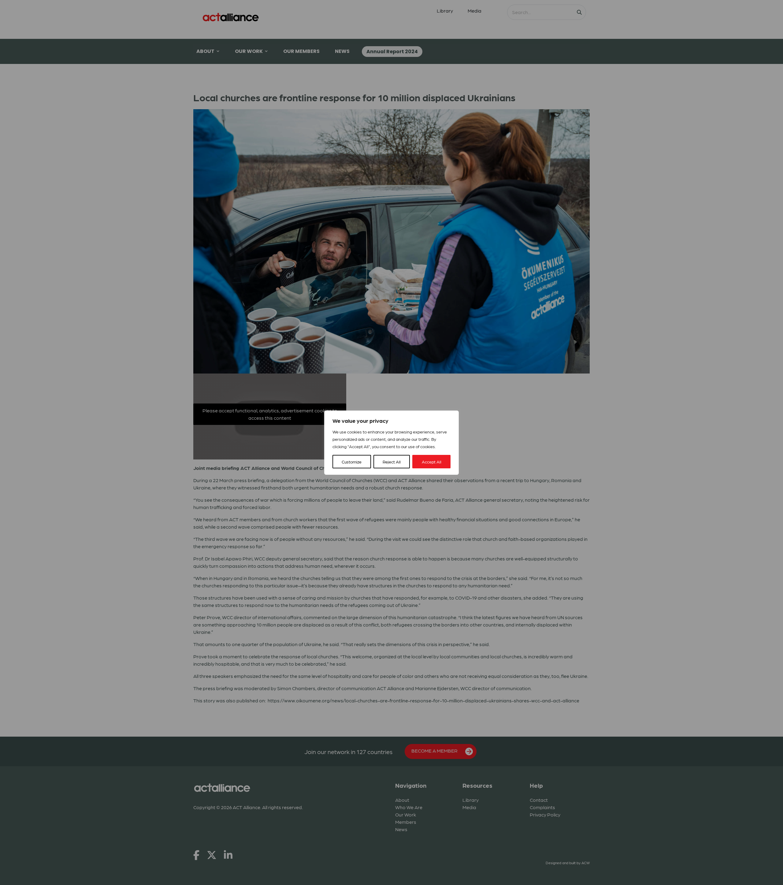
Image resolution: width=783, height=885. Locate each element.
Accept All (431, 461)
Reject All (392, 461)
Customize (352, 461)
